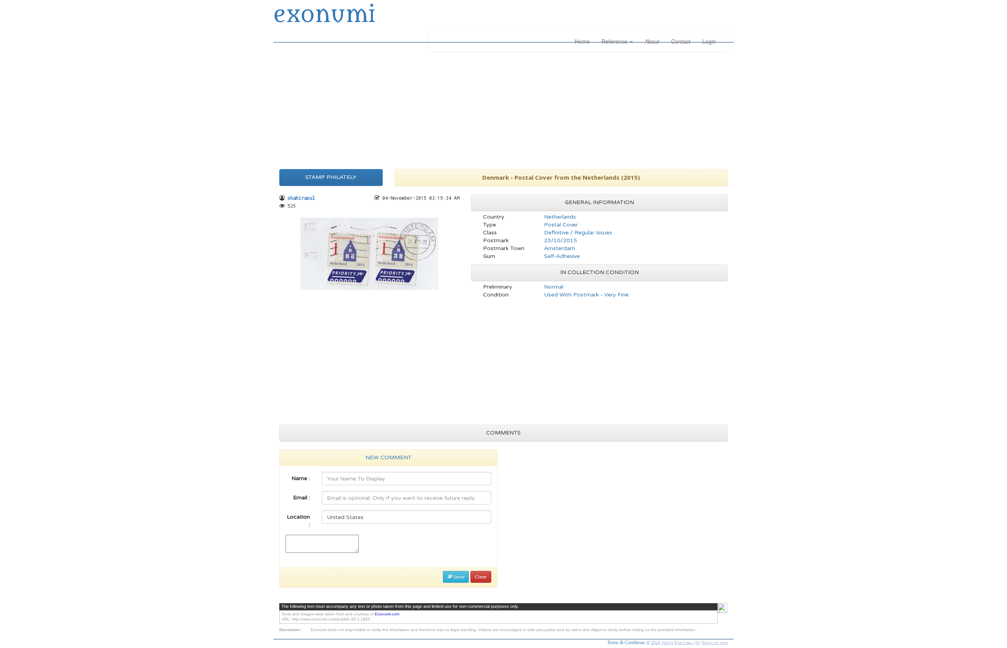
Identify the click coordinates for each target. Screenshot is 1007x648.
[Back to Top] (722, 608)
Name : (300, 478)
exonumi (324, 15)
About (652, 41)
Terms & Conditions (626, 642)
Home (582, 41)
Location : (298, 521)
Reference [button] (615, 41)
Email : (301, 497)
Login (709, 41)
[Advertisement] (503, 108)
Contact (680, 41)
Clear (481, 577)
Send (458, 577)
